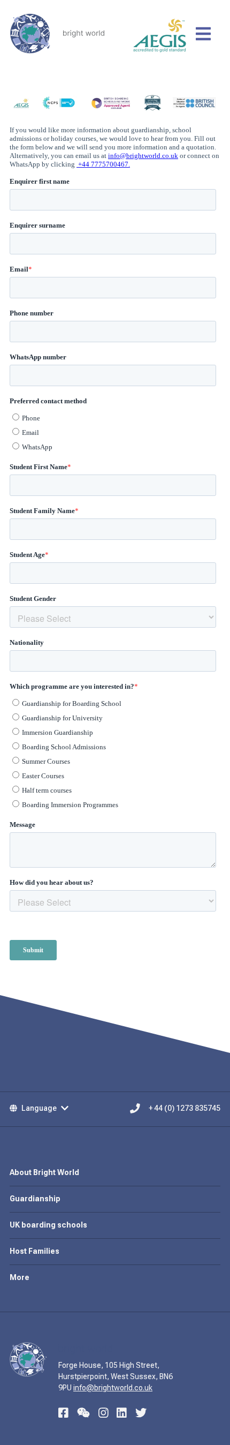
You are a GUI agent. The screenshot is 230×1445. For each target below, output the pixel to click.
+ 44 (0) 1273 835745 (184, 1108)
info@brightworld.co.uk (112, 1387)
